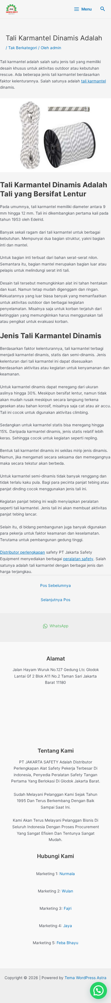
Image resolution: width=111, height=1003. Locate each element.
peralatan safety (78, 558)
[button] (98, 990)
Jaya (67, 925)
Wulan (67, 891)
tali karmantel (93, 81)
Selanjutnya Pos (55, 599)
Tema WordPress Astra (85, 977)
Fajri (67, 908)
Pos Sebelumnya (55, 585)
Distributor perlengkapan (22, 552)
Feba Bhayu (67, 942)
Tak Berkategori (22, 47)
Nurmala (67, 873)
